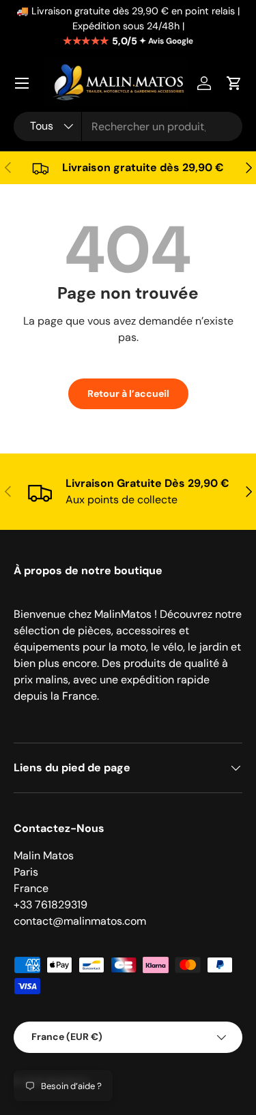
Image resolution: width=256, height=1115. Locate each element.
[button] (234, 83)
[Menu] (22, 83)
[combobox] (128, 126)
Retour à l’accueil (128, 393)
